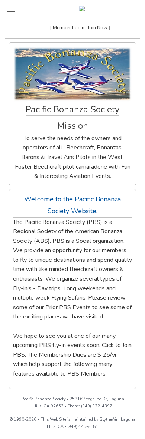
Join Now (97, 27)
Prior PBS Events (68, 307)
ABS (42, 241)
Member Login (68, 27)
